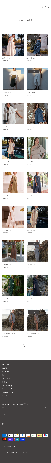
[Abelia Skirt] (13, 79)
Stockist (5, 368)
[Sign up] (47, 415)
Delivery (5, 382)
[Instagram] (3, 423)
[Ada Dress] (13, 113)
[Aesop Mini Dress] (13, 320)
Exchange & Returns (9, 389)
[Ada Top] (37, 148)
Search (4, 396)
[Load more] (25, 345)
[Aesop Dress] (13, 182)
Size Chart (6, 378)
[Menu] (4, 6)
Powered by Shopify (22, 453)
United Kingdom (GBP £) (9, 447)
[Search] (41, 6)
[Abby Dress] (13, 45)
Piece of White (11, 453)
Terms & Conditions (9, 392)
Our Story (5, 364)
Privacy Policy (7, 385)
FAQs (4, 375)
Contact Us (6, 371)
